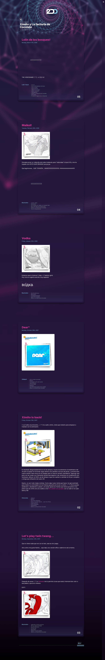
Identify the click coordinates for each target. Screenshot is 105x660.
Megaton (32, 385)
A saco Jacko (34, 202)
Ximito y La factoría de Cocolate (39, 93)
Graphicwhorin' (34, 503)
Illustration (25, 202)
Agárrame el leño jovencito (37, 624)
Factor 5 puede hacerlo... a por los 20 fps (41, 501)
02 (78, 507)
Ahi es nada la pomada (35, 379)
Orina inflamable (34, 504)
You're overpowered (36, 209)
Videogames (34, 92)
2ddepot (24, 379)
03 (78, 632)
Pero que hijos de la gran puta (38, 206)
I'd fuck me (33, 628)
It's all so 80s (33, 384)
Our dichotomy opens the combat (38, 386)
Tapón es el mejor (35, 89)
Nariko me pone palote (36, 630)
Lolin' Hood (25, 84)
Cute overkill (34, 87)
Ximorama (33, 94)
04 (78, 209)
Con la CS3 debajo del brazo (38, 86)
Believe (31, 380)
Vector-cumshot (35, 91)
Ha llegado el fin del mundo (36, 382)
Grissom (41, 581)
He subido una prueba (56, 488)
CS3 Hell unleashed (35, 500)
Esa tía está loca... (35, 293)
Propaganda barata (35, 295)
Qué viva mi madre (35, 296)
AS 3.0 (33, 84)
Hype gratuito (34, 88)
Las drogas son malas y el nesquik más (40, 205)
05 (78, 96)
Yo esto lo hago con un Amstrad (39, 96)
